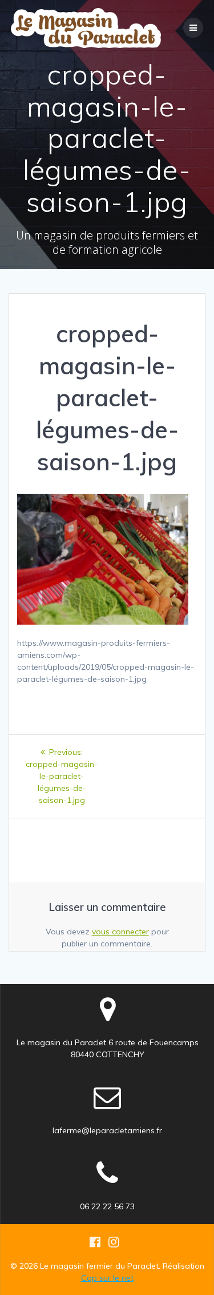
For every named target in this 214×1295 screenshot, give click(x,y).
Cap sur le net (107, 1278)
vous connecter (120, 931)
